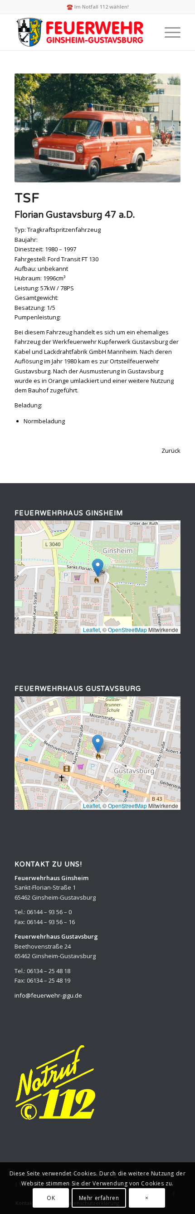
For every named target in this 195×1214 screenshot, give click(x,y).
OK (51, 1198)
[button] (97, 567)
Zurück (170, 450)
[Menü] (168, 32)
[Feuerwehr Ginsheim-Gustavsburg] (81, 32)
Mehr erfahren (99, 1198)
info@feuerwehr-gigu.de (48, 995)
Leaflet (91, 629)
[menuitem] (168, 32)
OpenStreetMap (127, 629)
